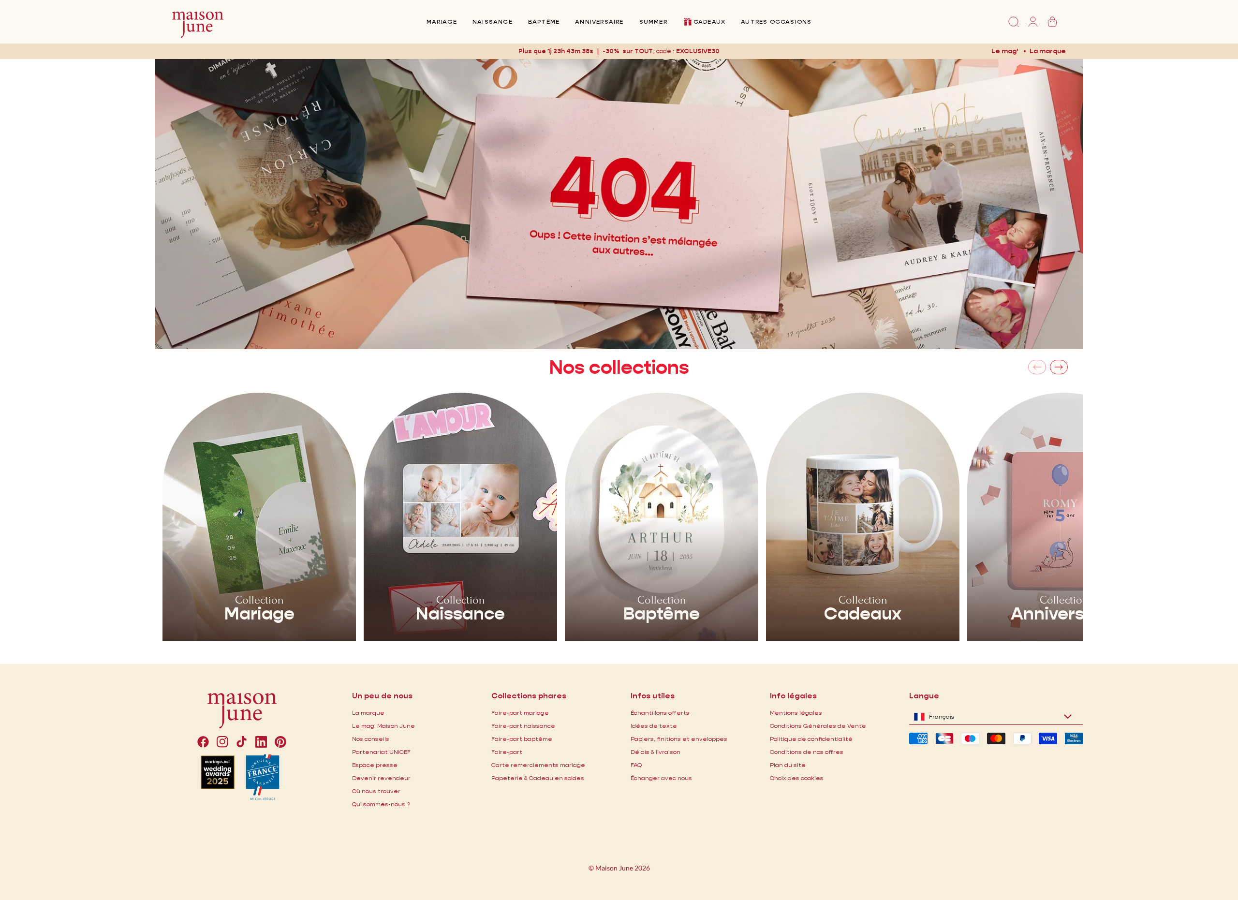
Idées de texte (654, 725)
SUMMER (653, 21)
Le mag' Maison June (383, 725)
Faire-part (506, 751)
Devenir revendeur (381, 778)
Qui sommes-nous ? (381, 804)
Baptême (544, 21)
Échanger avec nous (661, 778)
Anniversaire (599, 21)
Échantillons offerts (660, 712)
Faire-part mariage (520, 712)
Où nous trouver (376, 791)
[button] (698, 51)
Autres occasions (776, 21)
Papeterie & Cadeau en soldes (537, 778)
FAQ (636, 764)
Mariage (442, 21)
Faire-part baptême (521, 738)
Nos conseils (370, 738)
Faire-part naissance (523, 725)
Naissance (492, 21)
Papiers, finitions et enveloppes (679, 738)
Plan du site (788, 764)
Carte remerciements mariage (538, 764)
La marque (1048, 50)
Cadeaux (709, 21)
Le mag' (1004, 50)
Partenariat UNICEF (381, 751)
